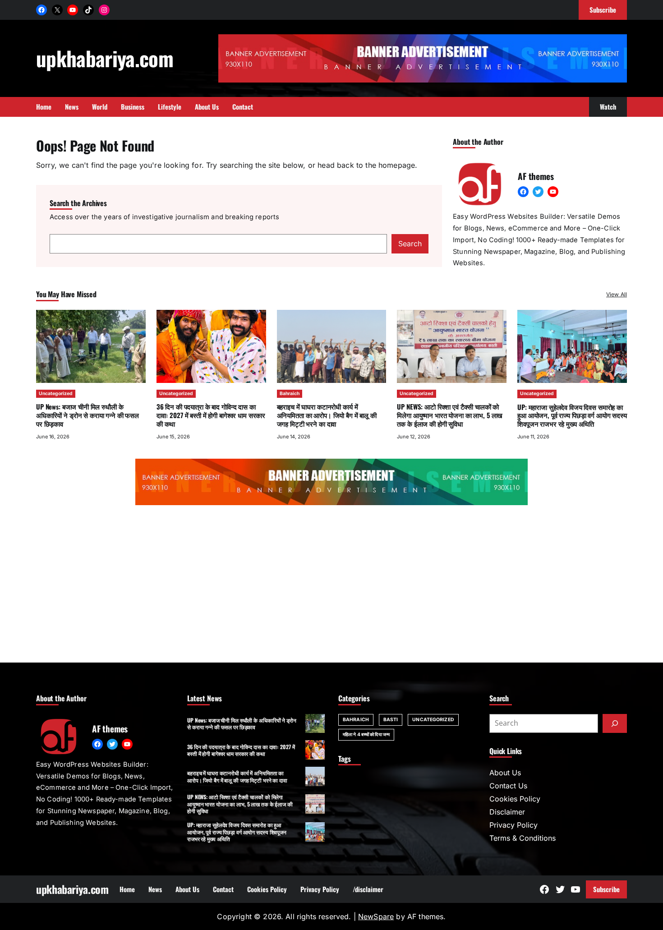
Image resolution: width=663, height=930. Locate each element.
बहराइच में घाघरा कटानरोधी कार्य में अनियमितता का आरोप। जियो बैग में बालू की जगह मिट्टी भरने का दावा (327, 414)
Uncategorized (56, 393)
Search (410, 243)
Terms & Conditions (522, 838)
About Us (505, 772)
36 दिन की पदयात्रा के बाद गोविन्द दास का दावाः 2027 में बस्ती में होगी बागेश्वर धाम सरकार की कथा (211, 414)
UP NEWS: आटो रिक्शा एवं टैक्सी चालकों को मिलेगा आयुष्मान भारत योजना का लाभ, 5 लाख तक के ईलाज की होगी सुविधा (449, 414)
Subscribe (606, 889)
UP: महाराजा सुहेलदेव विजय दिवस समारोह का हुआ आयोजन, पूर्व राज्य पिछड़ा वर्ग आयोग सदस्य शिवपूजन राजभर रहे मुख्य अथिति (571, 415)
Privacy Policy (513, 824)
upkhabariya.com (104, 58)
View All (616, 294)
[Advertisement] (331, 586)
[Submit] (615, 723)
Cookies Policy (514, 798)
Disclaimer (507, 811)
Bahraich (289, 393)
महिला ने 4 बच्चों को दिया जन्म (366, 734)
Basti (390, 720)
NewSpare (376, 916)
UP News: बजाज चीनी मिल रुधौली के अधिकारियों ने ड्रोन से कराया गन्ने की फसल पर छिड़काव (87, 414)
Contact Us (508, 785)
